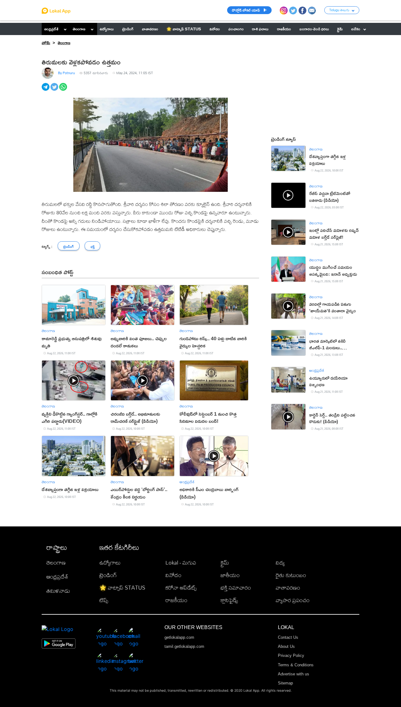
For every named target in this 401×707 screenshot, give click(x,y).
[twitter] (54, 90)
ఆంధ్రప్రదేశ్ (51, 29)
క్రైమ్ (225, 562)
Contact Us (288, 637)
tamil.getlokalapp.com (184, 646)
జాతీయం (230, 575)
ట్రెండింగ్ (108, 575)
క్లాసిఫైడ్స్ (229, 600)
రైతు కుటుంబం (291, 575)
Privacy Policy (291, 655)
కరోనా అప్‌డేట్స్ (180, 587)
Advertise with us (293, 674)
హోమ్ (46, 42)
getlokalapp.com (179, 637)
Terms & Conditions (296, 665)
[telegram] (46, 90)
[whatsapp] (63, 90)
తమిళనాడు (58, 590)
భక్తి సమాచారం (236, 587)
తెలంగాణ (79, 29)
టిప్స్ (103, 600)
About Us (286, 646)
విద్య (280, 562)
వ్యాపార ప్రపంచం (293, 600)
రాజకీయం (176, 600)
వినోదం (173, 575)
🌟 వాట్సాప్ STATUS (122, 587)
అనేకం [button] (355, 29)
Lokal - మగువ (180, 562)
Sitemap (285, 683)
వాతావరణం (288, 587)
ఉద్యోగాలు (110, 562)
